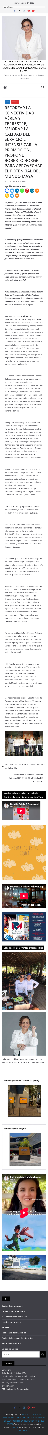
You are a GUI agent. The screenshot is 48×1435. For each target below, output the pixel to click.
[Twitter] (12, 191)
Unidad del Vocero (10, 1349)
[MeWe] (32, 191)
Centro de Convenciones (12, 1306)
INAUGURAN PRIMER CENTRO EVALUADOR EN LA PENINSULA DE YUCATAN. (26, 778)
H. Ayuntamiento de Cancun (14, 1316)
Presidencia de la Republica (14, 1333)
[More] (17, 195)
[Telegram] (12, 195)
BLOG (7, 102)
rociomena (22, 182)
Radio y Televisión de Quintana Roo (17, 1338)
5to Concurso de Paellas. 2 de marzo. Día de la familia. (25, 766)
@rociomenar (8, 1386)
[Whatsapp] (22, 191)
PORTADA (15, 102)
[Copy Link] (7, 195)
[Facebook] (7, 191)
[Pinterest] (27, 191)
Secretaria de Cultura (11, 1343)
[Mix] (37, 191)
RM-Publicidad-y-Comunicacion (15, 1389)
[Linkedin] (17, 191)
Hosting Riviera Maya (11, 1322)
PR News (6, 1327)
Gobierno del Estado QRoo (13, 1311)
